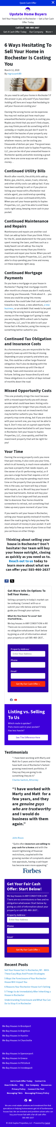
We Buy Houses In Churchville (17, 1040)
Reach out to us (21, 561)
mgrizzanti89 (14, 73)
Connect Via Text (36, 1089)
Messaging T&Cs (15, 1093)
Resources (46, 1085)
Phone (14, 660)
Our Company (36, 32)
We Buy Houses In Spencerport (17, 1053)
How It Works (10, 1085)
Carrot (47, 1123)
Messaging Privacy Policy (37, 1093)
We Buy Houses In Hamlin (15, 1035)
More (48, 32)
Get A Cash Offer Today (14, 32)
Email (14, 671)
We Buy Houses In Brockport (16, 1026)
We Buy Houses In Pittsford (16, 1063)
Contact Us (40, 1081)
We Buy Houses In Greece (14, 1058)
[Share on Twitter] (12, 581)
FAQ (21, 1085)
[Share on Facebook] (6, 581)
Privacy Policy (18, 1089)
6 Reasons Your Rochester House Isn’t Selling (27, 986)
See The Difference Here (28, 737)
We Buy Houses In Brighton (16, 1031)
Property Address (20, 649)
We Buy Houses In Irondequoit (17, 1068)
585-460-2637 (32, 27)
